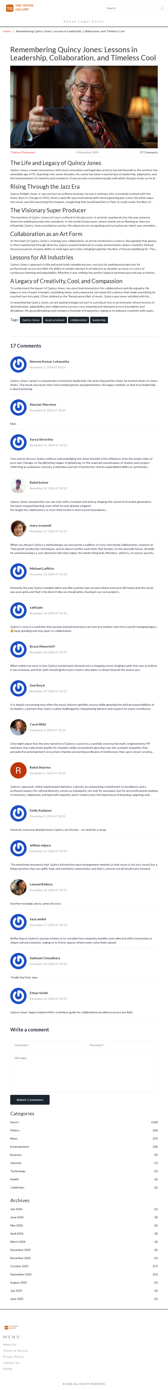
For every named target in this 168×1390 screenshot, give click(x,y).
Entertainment (84, 1146)
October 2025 (84, 1266)
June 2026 (84, 1217)
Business (84, 1154)
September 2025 (84, 1274)
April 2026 (84, 1233)
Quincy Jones (31, 320)
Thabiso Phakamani (22, 152)
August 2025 (84, 1282)
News (84, 1138)
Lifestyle (84, 1163)
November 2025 (84, 1258)
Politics (84, 1130)
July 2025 (84, 1290)
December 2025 (84, 1250)
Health (84, 1179)
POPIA (8, 1369)
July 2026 (84, 1209)
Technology (84, 1171)
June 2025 (84, 1298)
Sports (84, 1122)
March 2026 (84, 1241)
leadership (99, 320)
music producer (55, 320)
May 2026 (84, 1225)
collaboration (78, 320)
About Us (10, 1344)
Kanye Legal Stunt (84, 21)
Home (7, 31)
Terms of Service (15, 1350)
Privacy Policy (13, 1356)
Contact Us (11, 1363)
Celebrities (84, 1187)
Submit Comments (30, 1099)
